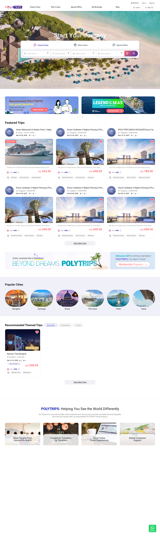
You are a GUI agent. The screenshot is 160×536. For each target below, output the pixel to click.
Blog (117, 7)
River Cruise (55, 7)
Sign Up (150, 7)
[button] (77, 116)
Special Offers (76, 7)
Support (151, 3)
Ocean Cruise (35, 7)
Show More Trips (80, 243)
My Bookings (97, 7)
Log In (138, 7)
